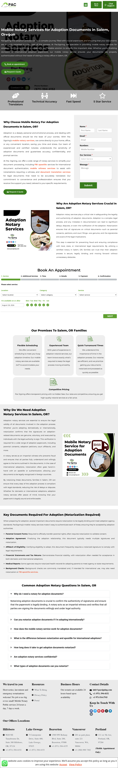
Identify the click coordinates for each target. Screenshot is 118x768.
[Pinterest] (102, 711)
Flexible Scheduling (27, 345)
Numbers (84, 145)
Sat (48, 301)
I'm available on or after (10, 301)
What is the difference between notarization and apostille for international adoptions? (58, 638)
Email (83, 136)
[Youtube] (98, 711)
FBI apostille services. (28, 572)
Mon (27, 301)
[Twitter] (95, 711)
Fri (44, 301)
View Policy (75, 764)
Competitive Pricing (59, 389)
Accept (63, 764)
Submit (88, 185)
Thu (39, 301)
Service (81, 290)
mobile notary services (23, 140)
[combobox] (96, 159)
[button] (86, 5)
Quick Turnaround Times (90, 345)
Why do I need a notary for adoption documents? (39, 593)
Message (84, 164)
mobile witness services (42, 168)
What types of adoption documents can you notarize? (41, 666)
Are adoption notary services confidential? (35, 656)
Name (83, 126)
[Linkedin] (110, 711)
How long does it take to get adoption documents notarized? (45, 647)
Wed (35, 301)
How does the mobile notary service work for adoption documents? (48, 629)
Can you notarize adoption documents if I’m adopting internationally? (49, 619)
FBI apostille (41, 164)
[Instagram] (106, 711)
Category (43, 290)
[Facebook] (91, 711)
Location (4, 290)
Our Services (86, 155)
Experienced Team (59, 345)
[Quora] (91, 714)
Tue (31, 301)
